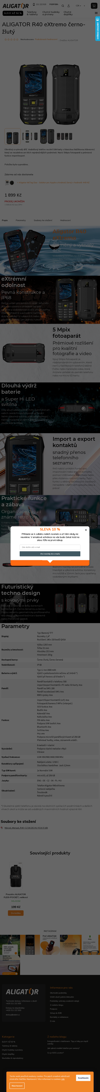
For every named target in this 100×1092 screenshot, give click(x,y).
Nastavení (17, 1085)
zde (63, 1079)
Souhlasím (83, 1078)
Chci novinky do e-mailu (50, 554)
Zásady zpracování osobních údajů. (56, 559)
